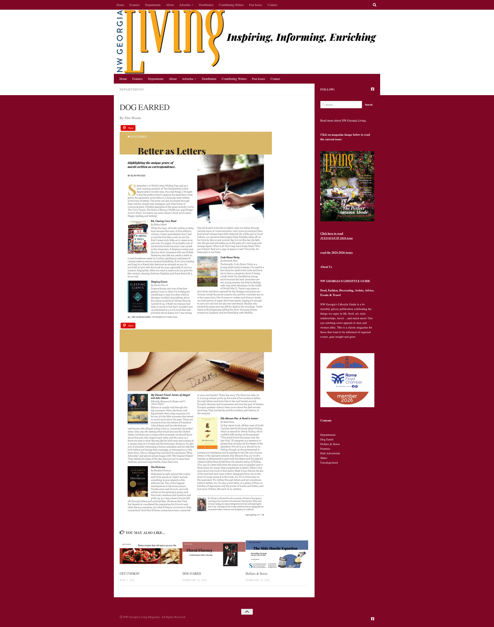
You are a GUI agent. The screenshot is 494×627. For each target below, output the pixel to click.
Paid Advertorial (330, 453)
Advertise (185, 5)
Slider (323, 458)
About (170, 5)
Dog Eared (326, 439)
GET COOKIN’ (130, 573)
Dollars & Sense (257, 573)
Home (120, 5)
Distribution (206, 5)
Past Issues (255, 5)
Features (134, 5)
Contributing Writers (231, 5)
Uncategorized (329, 462)
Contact (272, 5)
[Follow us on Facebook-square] (372, 89)
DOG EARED (192, 573)
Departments (153, 5)
